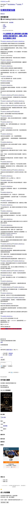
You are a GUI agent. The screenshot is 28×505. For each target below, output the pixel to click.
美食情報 (11, 22)
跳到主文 (3, 13)
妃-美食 (10, 354)
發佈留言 (2, 367)
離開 (7, 502)
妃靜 (2, 342)
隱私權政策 (23, 485)
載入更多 (2, 359)
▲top (2, 357)
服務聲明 (14, 486)
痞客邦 (7, 349)
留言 (11, 349)
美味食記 (11, 353)
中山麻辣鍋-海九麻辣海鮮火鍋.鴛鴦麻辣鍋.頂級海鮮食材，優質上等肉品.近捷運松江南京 (15, 36)
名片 (4, 28)
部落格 (4, 26)
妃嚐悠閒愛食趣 (8, 10)
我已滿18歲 (3, 502)
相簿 (4, 25)
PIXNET (6, 485)
